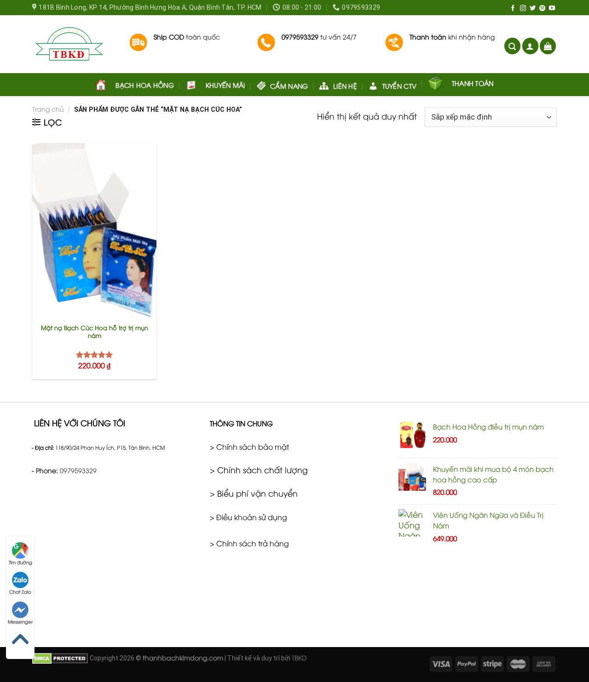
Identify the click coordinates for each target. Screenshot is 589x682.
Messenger (20, 622)
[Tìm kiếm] (512, 46)
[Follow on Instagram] (523, 8)
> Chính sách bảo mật (249, 446)
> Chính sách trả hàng (249, 543)
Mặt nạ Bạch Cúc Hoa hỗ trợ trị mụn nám (94, 331)
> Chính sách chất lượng (259, 469)
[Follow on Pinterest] (542, 8)
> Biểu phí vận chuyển (254, 493)
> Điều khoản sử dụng (248, 517)
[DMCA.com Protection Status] (60, 657)
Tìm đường (20, 562)
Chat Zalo (20, 592)
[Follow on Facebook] (513, 8)
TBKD (299, 657)
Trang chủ (48, 108)
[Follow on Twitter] (533, 8)
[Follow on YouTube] (552, 8)
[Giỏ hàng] (548, 46)
